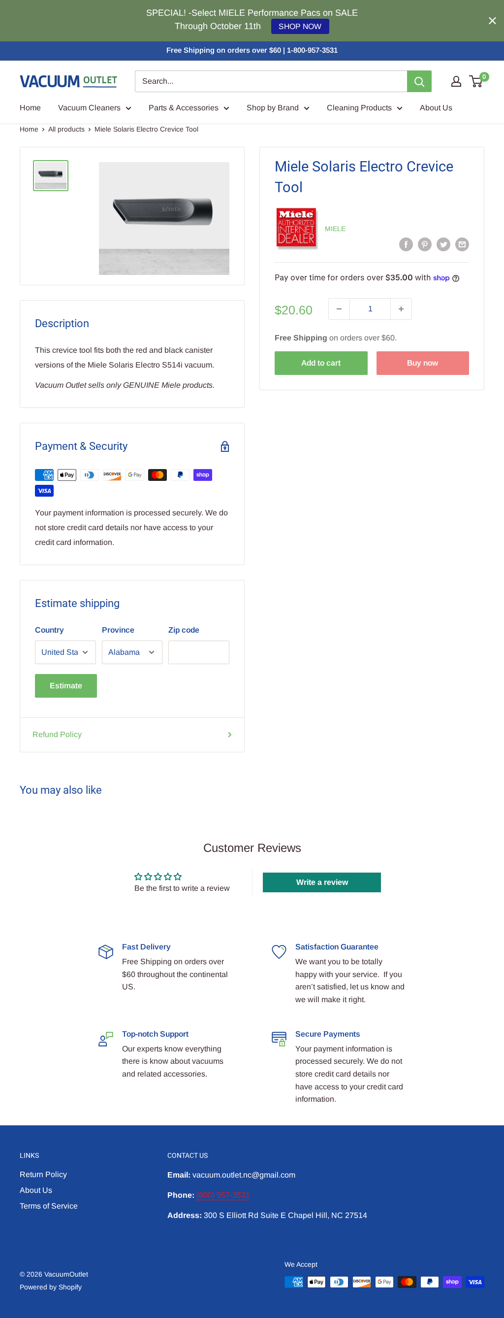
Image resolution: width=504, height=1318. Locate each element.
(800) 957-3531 (223, 1195)
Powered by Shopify (51, 1287)
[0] (476, 81)
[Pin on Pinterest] (425, 244)
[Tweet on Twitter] (443, 244)
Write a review (322, 882)
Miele (335, 229)
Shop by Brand (273, 107)
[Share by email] (462, 244)
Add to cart (321, 363)
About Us (436, 107)
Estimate (66, 685)
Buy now (422, 363)
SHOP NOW (300, 26)
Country (49, 630)
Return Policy (43, 1174)
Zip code (183, 630)
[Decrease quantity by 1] (339, 309)
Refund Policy (57, 734)
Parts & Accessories (184, 107)
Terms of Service (49, 1206)
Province (118, 630)
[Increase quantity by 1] (401, 309)
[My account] (456, 81)
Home (30, 107)
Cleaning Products (359, 107)
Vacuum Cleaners (89, 107)
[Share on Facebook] (406, 244)
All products (66, 129)
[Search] (419, 81)
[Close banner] (492, 21)
